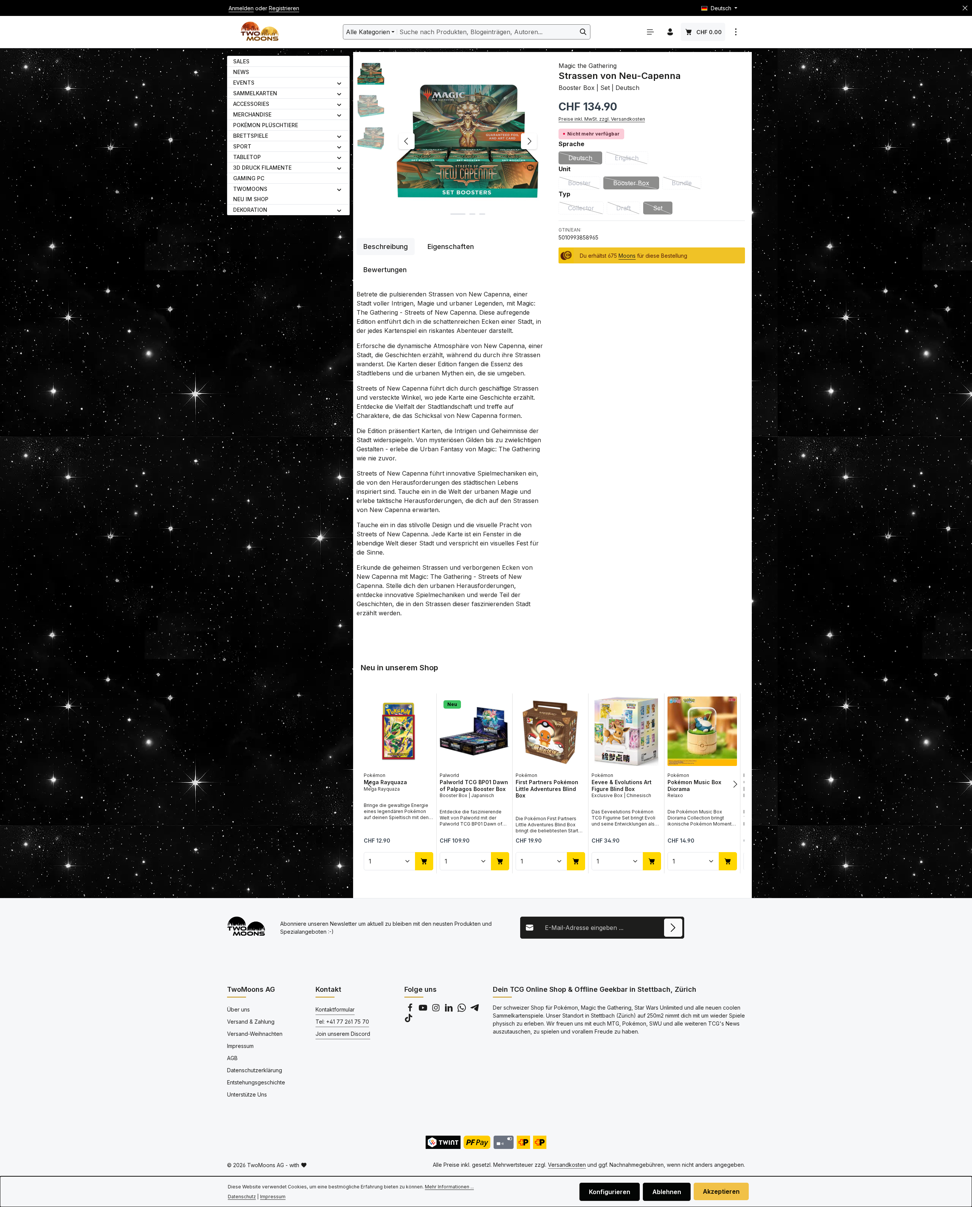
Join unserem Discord (343, 1034)
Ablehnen (666, 1192)
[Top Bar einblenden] (736, 32)
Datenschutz (242, 1196)
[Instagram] (437, 1010)
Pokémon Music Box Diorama (694, 785)
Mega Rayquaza (385, 782)
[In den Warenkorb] (424, 861)
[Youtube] (424, 1010)
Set (662, 209)
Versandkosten (567, 1164)
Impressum (240, 1046)
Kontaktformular (335, 1009)
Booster (584, 184)
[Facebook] (411, 1010)
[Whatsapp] (462, 1010)
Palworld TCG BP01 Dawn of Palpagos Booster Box (474, 785)
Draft (628, 209)
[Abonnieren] (673, 928)
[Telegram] (474, 1010)
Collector (586, 209)
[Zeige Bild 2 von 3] (472, 214)
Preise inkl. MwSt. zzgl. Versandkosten (602, 118)
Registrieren (284, 8)
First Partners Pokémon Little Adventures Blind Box (547, 789)
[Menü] (650, 32)
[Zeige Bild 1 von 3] (457, 214)
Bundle (686, 184)
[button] (339, 82)
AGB (232, 1058)
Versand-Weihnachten (254, 1034)
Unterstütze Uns (247, 1094)
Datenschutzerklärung (254, 1070)
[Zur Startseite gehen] (259, 32)
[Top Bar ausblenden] (964, 8)
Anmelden (241, 8)
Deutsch (585, 159)
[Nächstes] (529, 141)
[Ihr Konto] (670, 32)
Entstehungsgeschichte (256, 1082)
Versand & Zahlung (251, 1021)
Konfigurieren (609, 1192)
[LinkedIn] (449, 1010)
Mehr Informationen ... (449, 1187)
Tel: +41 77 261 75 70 (342, 1021)
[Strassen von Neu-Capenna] (468, 141)
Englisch (631, 159)
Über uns (238, 1009)
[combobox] (487, 31)
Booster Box (636, 184)
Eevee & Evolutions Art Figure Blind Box (622, 785)
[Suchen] (583, 31)
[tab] (386, 246)
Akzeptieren (721, 1191)
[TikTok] (408, 1020)
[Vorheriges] (407, 141)
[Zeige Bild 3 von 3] (482, 214)
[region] (450, 141)
